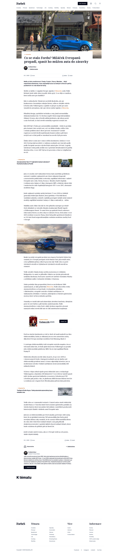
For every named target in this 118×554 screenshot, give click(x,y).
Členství (91, 530)
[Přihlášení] (91, 3)
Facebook (76, 550)
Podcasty (75, 7)
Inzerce (91, 532)
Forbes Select (95, 7)
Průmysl (25, 7)
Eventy (89, 7)
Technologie (39, 7)
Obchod (70, 530)
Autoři (69, 527)
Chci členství (82, 3)
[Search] (95, 3)
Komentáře (52, 530)
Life (45, 7)
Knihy (69, 532)
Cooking (50, 7)
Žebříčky (56, 7)
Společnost (32, 7)
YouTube (99, 550)
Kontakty (91, 536)
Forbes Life (44, 322)
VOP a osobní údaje (94, 539)
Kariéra (91, 534)
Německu (58, 91)
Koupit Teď (63, 321)
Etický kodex (92, 541)
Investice (18, 7)
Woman (69, 7)
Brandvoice (52, 541)
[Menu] (100, 3)
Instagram (86, 550)
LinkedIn (93, 550)
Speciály (63, 7)
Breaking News (53, 539)
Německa (65, 108)
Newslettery (82, 7)
